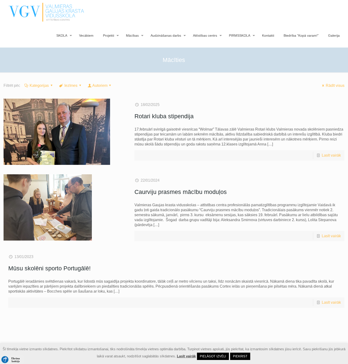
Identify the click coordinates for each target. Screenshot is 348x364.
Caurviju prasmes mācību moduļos (180, 192)
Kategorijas (39, 85)
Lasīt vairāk (331, 155)
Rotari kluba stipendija (164, 116)
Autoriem (99, 85)
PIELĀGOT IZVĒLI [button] (213, 356)
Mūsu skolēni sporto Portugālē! (49, 268)
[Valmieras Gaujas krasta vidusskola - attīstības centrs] (46, 12)
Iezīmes (70, 85)
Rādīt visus (335, 85)
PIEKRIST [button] (240, 356)
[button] (12, 359)
